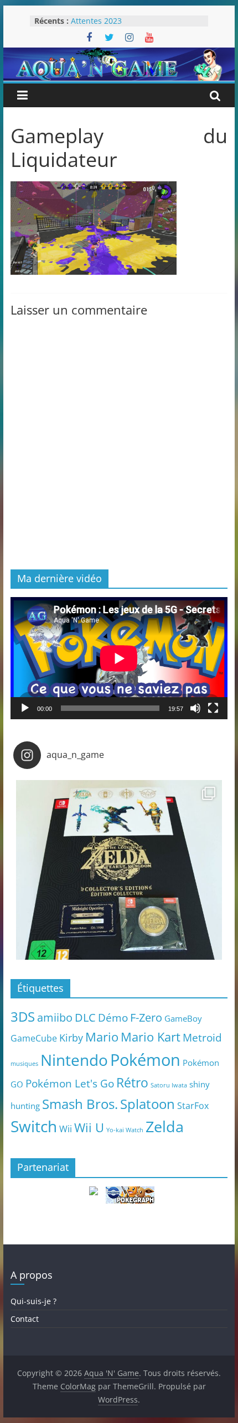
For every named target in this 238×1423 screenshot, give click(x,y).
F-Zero (146, 1017)
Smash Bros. (80, 1104)
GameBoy (183, 1018)
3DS (23, 1017)
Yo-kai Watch (124, 1130)
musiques (24, 1064)
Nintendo (74, 1059)
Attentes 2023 (96, 20)
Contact (25, 1319)
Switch (34, 1126)
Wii (65, 1128)
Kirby (71, 1037)
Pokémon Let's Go (69, 1083)
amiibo (55, 1017)
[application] (119, 658)
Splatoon (147, 1104)
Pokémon (145, 1060)
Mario (101, 1037)
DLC (85, 1017)
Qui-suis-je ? (33, 1301)
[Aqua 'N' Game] (118, 54)
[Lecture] (24, 708)
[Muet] (195, 708)
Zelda (165, 1127)
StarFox (193, 1106)
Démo (113, 1017)
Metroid (202, 1037)
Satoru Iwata (169, 1085)
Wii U (89, 1127)
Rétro (132, 1082)
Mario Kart (150, 1037)
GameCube (34, 1038)
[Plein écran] (213, 708)
